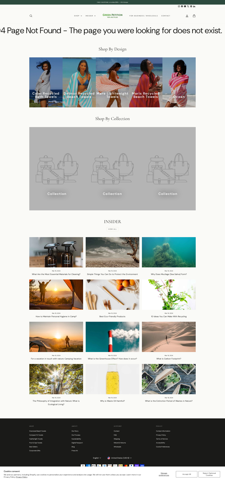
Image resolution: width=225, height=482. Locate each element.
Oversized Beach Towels (37, 431)
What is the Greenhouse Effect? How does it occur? (112, 358)
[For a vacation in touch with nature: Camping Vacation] (56, 337)
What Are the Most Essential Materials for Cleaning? (56, 274)
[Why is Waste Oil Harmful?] (112, 379)
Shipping (117, 439)
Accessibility (160, 443)
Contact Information (163, 431)
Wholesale (117, 447)
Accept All (186, 474)
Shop (77, 16)
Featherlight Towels (36, 439)
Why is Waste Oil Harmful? (112, 401)
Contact (165, 16)
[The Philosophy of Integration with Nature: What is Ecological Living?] (56, 379)
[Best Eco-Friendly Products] (112, 294)
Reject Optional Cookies (209, 474)
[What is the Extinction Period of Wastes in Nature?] (169, 379)
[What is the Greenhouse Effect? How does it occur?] (112, 337)
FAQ (115, 435)
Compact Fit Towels (36, 435)
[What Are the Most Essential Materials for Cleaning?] (56, 252)
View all (112, 229)
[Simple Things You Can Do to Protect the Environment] (112, 252)
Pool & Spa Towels (35, 443)
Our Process (76, 435)
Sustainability (76, 439)
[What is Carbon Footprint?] (169, 337)
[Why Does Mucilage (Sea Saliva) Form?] (169, 252)
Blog (73, 447)
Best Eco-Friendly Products (112, 316)
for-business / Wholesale (143, 16)
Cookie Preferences (163, 447)
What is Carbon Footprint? (168, 358)
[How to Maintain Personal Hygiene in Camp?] (56, 294)
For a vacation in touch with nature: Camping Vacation (56, 358)
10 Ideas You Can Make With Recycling (169, 316)
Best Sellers (33, 447)
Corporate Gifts (34, 451)
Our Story (75, 431)
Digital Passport (77, 443)
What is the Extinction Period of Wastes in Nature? (169, 401)
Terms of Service (162, 439)
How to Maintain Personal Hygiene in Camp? (56, 316)
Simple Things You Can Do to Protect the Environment (112, 274)
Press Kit (75, 451)
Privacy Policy (21, 477)
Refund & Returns (120, 443)
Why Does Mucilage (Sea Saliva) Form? (169, 274)
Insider (89, 16)
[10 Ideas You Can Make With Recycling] (169, 294)
